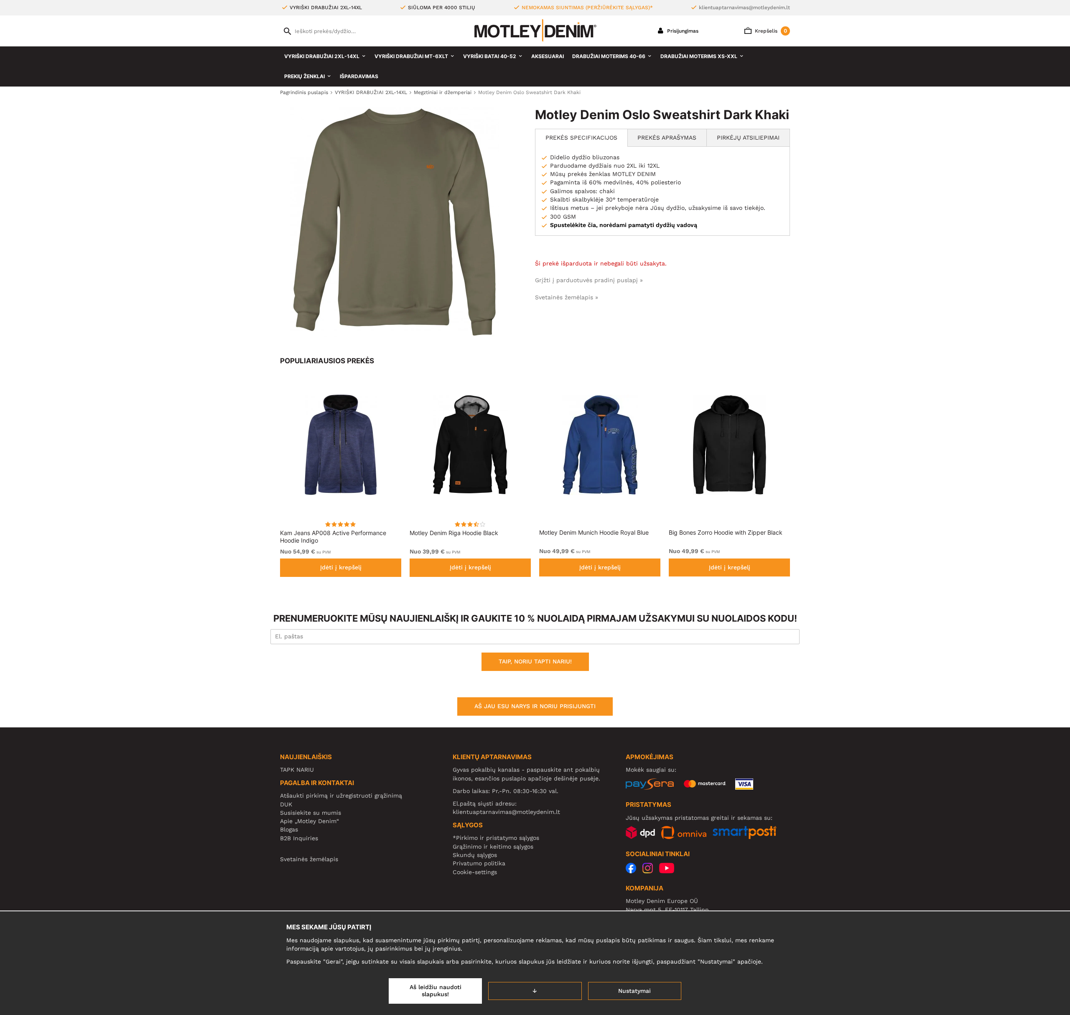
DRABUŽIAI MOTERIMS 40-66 (608, 56)
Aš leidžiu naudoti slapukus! (435, 991)
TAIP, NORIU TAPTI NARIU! (535, 661)
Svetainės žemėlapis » (566, 297)
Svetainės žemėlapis (309, 859)
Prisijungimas (681, 31)
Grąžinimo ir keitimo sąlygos (493, 846)
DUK (286, 804)
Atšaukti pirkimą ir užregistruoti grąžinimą (341, 795)
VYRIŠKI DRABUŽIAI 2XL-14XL (321, 56)
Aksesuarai (547, 56)
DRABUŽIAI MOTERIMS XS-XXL (698, 56)
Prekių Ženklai (304, 76)
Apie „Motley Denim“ (309, 821)
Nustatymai (634, 990)
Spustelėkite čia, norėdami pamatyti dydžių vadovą (623, 225)
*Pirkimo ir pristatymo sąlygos (496, 837)
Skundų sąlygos (475, 855)
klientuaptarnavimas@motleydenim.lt (744, 7)
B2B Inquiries (299, 838)
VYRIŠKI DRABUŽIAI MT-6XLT (411, 56)
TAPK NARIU (297, 769)
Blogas (289, 829)
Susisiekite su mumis (310, 812)
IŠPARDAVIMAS (359, 76)
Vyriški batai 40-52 (489, 56)
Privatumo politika (479, 863)
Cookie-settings (475, 872)
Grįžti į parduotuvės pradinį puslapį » (589, 280)
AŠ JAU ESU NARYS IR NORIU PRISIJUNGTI (535, 706)
